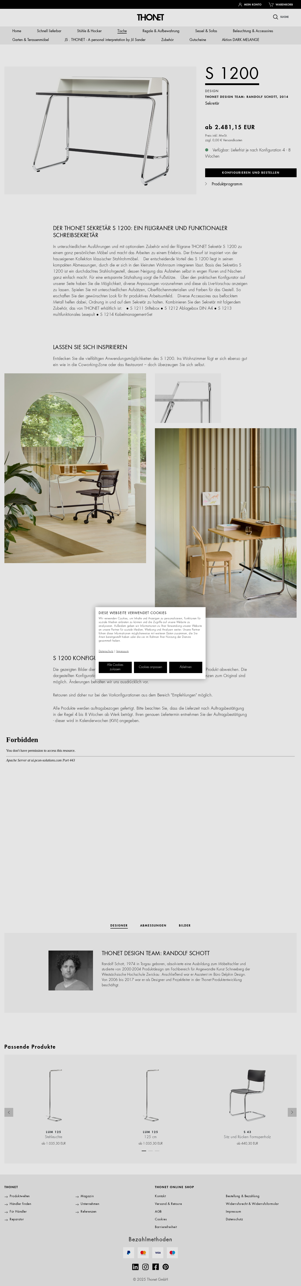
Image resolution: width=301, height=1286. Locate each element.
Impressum (122, 651)
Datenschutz (106, 651)
